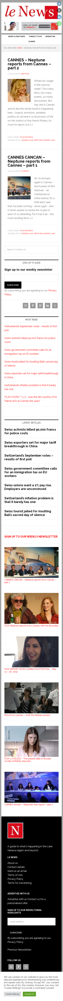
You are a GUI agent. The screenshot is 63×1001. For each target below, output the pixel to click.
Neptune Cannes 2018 (44, 140)
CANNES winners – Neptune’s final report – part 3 (28, 804)
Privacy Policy (15, 879)
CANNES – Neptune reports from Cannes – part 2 (29, 64)
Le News (31, 12)
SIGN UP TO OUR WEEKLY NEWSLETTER (30, 536)
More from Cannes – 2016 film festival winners (27, 715)
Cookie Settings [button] (12, 994)
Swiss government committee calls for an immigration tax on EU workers (30, 472)
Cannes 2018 (27, 140)
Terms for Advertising (19, 882)
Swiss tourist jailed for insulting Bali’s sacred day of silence (27, 513)
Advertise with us (17, 899)
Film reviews (26, 137)
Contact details (16, 867)
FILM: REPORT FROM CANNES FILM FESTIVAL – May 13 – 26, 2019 (30, 670)
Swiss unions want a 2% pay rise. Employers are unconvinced (28, 487)
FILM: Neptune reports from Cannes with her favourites (31, 625)
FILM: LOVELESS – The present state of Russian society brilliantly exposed (27, 759)
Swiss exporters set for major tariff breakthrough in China (30, 444)
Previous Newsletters (19, 949)
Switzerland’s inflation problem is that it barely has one (29, 500)
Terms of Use (14, 875)
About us (12, 863)
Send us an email (17, 871)
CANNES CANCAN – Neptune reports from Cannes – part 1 (29, 161)
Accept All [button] (29, 994)
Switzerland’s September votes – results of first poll (28, 457)
